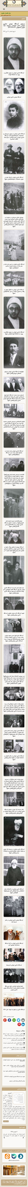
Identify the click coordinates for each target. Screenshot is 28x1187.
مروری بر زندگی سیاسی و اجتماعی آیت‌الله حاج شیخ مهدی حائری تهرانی (14, 1039)
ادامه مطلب (6, 1121)
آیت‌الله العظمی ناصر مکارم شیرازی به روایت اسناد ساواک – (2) (14, 1044)
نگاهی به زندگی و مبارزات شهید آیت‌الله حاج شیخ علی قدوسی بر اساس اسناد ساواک (14, 1034)
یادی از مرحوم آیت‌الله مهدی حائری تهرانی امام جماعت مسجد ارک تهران (14, 1048)
